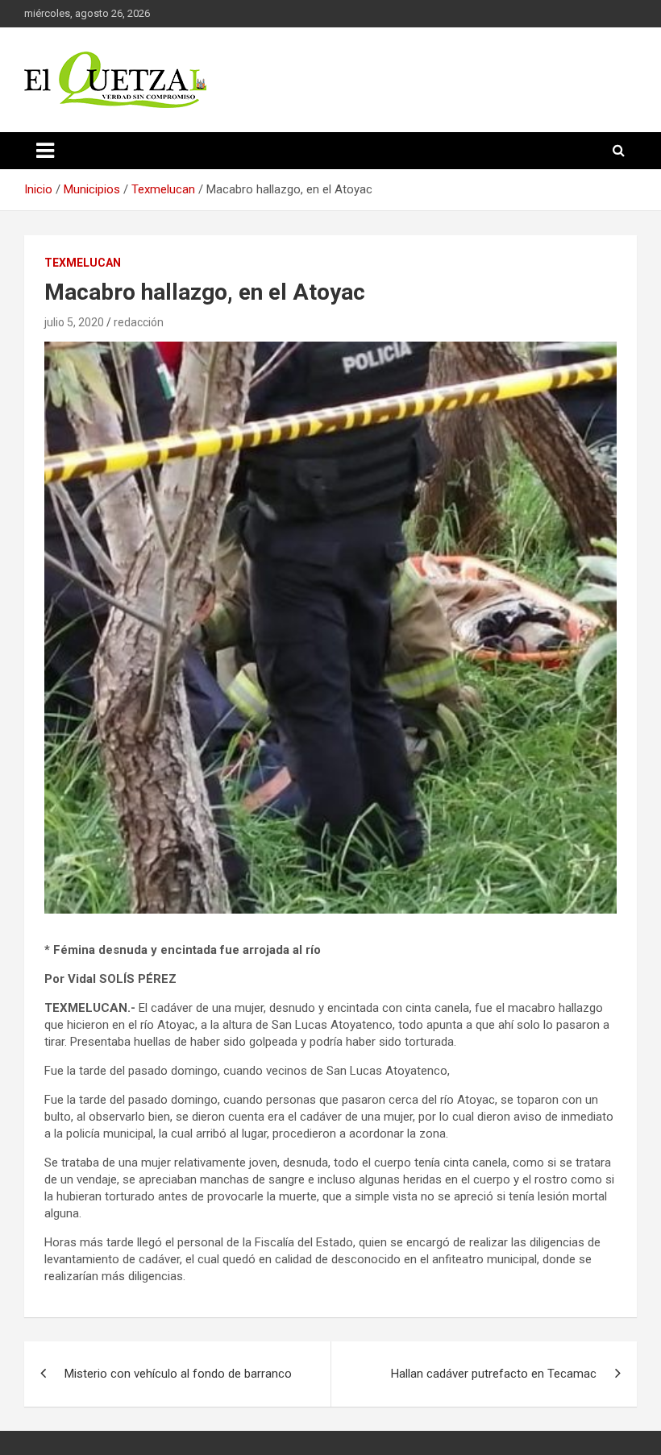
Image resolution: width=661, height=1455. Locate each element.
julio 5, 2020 (74, 322)
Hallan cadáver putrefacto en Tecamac (494, 1373)
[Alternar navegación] (45, 150)
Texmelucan (82, 262)
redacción (139, 322)
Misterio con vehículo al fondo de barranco (178, 1373)
